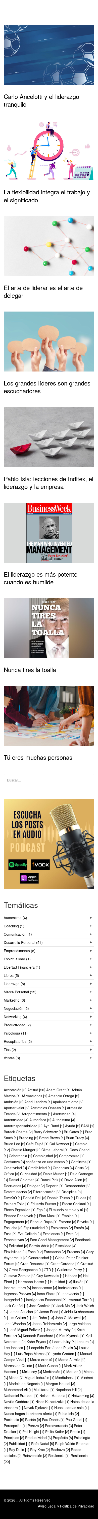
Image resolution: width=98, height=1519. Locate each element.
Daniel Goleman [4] (24, 1179)
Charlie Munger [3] (26, 1149)
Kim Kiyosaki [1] (72, 1335)
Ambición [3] (14, 1101)
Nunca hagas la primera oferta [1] (31, 1413)
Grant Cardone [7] (65, 1263)
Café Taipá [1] (38, 1143)
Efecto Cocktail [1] (76, 1203)
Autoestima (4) (15, 917)
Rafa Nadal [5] (43, 1443)
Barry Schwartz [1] (49, 1131)
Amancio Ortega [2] (63, 1095)
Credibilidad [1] (40, 1167)
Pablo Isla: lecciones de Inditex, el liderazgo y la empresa (48, 482)
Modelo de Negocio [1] (27, 1383)
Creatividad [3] (16, 1167)
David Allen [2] (75, 1179)
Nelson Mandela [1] (55, 1395)
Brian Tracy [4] (77, 1137)
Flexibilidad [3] (16, 1251)
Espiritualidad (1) (17, 958)
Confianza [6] (15, 1161)
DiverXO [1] (13, 1197)
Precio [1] (77, 1431)
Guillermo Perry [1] (72, 1269)
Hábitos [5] (74, 1275)
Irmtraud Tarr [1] (81, 1299)
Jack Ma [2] (66, 1305)
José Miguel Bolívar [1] (27, 1329)
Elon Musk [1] (50, 1215)
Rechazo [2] (61, 1449)
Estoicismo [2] (62, 1227)
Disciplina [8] (72, 1191)
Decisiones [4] (15, 1185)
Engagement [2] (17, 1221)
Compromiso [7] (71, 1155)
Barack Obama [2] (19, 1131)
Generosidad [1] (41, 1257)
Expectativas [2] (17, 1239)
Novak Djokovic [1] (39, 1407)
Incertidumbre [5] (18, 1287)
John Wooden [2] (18, 1323)
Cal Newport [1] (62, 1143)
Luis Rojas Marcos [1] (34, 1353)
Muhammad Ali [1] (19, 1389)
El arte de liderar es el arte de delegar (43, 291)
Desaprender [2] (77, 1185)
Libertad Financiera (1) (22, 967)
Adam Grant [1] (59, 1089)
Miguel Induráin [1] (40, 1377)
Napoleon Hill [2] (69, 1389)
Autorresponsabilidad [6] (23, 1125)
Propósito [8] (63, 1437)
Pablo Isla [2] (68, 1413)
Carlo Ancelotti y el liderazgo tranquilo (41, 100)
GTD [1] (50, 1269)
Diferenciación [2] (47, 1191)
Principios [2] (14, 1437)
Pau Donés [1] (54, 1419)
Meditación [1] (54, 1371)
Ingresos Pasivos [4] (20, 1293)
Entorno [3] (68, 1221)
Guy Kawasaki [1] (50, 1275)
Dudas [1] (83, 1197)
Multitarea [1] (45, 1389)
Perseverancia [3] (59, 1425)
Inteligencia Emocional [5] (47, 1299)
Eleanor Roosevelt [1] (21, 1215)
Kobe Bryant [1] (39, 1341)
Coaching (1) (14, 925)
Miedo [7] (17, 1377)
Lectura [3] (85, 1341)
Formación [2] (55, 1251)
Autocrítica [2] (40, 1119)
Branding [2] (29, 1137)
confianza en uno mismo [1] (48, 1161)
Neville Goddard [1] (19, 1401)
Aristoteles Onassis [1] (48, 1107)
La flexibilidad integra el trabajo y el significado (47, 195)
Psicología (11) (16, 1033)
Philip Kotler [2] (57, 1431)
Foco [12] (36, 1251)
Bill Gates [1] (74, 1131)
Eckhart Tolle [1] (17, 1203)
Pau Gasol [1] (76, 1419)
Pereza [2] (36, 1425)
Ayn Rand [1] (54, 1125)
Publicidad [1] (20, 1443)
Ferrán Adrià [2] (42, 1245)
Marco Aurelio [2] (71, 1359)
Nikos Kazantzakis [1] (52, 1401)
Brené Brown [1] (52, 1137)
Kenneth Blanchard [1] (41, 1335)
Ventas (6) (12, 1057)
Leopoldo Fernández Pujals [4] (54, 1347)
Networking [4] (82, 1395)
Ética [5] (11, 1233)
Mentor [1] (75, 1371)
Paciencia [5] (14, 1419)
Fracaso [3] (76, 1251)
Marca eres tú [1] (44, 1359)
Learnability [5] (64, 1341)
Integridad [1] (15, 1299)
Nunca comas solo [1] (71, 1407)
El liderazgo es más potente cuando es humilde (40, 578)
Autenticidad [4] (16, 1119)
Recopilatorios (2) (18, 1041)
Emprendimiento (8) (19, 950)
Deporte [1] (55, 1185)
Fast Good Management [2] (52, 1239)
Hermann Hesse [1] (34, 1281)
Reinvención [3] (35, 1455)
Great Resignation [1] (26, 1269)
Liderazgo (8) (14, 983)
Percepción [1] (16, 1425)
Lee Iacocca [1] (16, 1347)
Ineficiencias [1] (70, 1287)
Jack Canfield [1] (43, 1305)
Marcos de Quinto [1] (21, 1365)
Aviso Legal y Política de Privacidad (66, 1506)
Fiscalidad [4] (65, 1245)
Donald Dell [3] (35, 1197)
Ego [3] (42, 1209)
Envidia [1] (85, 1221)
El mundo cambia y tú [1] (68, 1209)
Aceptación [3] (15, 1089)
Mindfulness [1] (67, 1377)
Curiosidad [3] (31, 1173)
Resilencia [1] (59, 1455)
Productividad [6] (39, 1437)
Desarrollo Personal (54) (23, 942)
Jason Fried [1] (51, 1311)
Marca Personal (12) (20, 991)
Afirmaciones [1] (35, 1095)
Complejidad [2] (46, 1155)
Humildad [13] (61, 1281)
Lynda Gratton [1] (66, 1353)
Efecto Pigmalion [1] (20, 1209)
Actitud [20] (36, 1089)
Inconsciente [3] (45, 1287)
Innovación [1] (73, 1293)
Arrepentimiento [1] (37, 1113)
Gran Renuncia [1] (35, 1263)
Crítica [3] (12, 1173)
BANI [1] (87, 1125)
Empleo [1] (70, 1215)
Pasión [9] (33, 1419)
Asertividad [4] (64, 1113)
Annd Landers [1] (38, 1101)
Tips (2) (10, 1049)
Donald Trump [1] (61, 1197)
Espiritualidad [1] (37, 1227)
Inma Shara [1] (49, 1293)
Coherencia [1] (21, 1155)
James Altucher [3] (24, 1311)
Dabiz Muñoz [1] (56, 1173)
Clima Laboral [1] (55, 1149)
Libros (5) (11, 975)
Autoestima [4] (63, 1119)
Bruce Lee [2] (15, 1143)
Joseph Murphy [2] (61, 1329)
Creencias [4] (64, 1167)
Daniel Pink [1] (52, 1179)
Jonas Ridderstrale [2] (50, 1323)
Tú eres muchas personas (38, 757)
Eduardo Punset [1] (46, 1203)
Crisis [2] (82, 1167)
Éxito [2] (72, 1233)
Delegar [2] (36, 1185)
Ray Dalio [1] (19, 1449)
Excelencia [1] (54, 1233)
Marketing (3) (14, 1000)
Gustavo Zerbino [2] (20, 1275)
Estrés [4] (81, 1227)
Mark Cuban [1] (51, 1365)
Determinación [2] (18, 1191)
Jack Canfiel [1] (16, 1305)
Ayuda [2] (73, 1125)
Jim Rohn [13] (43, 1317)
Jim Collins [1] (20, 1317)
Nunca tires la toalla (30, 669)
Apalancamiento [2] (68, 1101)
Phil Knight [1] (33, 1431)
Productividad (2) (17, 1024)
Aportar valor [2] (17, 1107)
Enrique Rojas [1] (44, 1221)
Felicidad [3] (19, 1245)
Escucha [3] (13, 1227)
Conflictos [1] (81, 1161)
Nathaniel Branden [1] (21, 1395)
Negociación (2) (16, 1008)
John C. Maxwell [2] (70, 1317)
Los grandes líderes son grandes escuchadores (47, 387)
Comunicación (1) (18, 934)
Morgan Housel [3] (60, 1383)
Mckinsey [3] (32, 1371)
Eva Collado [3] (30, 1233)
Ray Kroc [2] (40, 1449)
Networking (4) (15, 1016)
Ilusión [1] (80, 1281)
